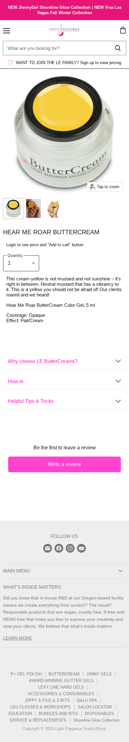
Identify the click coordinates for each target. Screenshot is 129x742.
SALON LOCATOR (95, 707)
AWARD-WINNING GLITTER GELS (61, 680)
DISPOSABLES (99, 713)
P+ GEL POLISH (26, 674)
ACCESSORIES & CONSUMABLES (61, 693)
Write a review (64, 464)
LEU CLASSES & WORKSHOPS (40, 707)
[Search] (118, 48)
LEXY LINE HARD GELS (61, 687)
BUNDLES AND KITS (58, 713)
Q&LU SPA (87, 700)
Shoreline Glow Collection (96, 720)
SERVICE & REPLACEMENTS (37, 720)
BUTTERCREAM (64, 674)
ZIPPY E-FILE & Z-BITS (47, 700)
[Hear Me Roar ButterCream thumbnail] (13, 208)
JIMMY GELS (99, 674)
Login (11, 244)
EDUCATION (20, 713)
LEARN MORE (17, 638)
